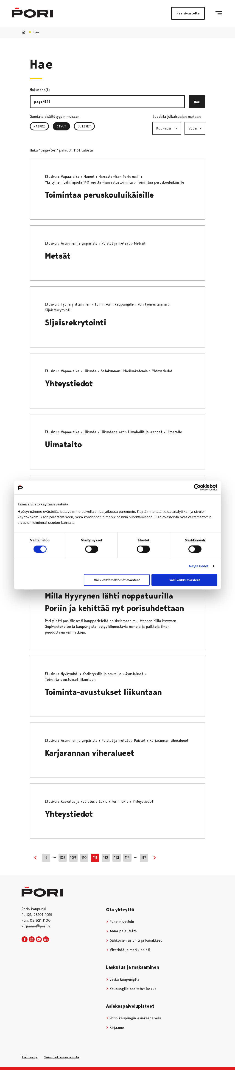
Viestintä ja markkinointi (129, 950)
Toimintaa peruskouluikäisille (99, 195)
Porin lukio (121, 801)
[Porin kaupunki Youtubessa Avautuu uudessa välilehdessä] (39, 939)
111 (95, 857)
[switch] (91, 549)
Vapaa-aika (71, 176)
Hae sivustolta (187, 13)
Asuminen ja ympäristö (80, 243)
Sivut (63, 126)
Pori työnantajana (153, 304)
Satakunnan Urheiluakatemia (125, 371)
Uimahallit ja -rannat (145, 432)
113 (116, 857)
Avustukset (134, 674)
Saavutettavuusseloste (61, 1057)
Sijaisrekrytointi (75, 322)
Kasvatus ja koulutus (78, 801)
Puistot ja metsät (116, 243)
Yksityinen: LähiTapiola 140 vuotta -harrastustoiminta (89, 182)
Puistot (140, 740)
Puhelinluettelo (121, 921)
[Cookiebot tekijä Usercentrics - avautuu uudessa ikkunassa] (197, 487)
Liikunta (91, 371)
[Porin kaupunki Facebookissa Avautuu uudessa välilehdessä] (25, 939)
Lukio (104, 801)
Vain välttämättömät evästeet (117, 580)
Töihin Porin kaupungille (115, 304)
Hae (197, 102)
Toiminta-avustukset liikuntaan (103, 692)
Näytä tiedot (198, 566)
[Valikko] (218, 13)
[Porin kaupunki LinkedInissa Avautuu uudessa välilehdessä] (46, 939)
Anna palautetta (123, 931)
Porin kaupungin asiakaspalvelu (135, 1018)
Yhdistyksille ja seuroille (102, 674)
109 (73, 857)
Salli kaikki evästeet (184, 580)
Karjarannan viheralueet (89, 753)
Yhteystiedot (69, 383)
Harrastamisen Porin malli (120, 176)
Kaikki (39, 126)
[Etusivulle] (32, 12)
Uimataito (63, 444)
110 (84, 857)
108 (62, 857)
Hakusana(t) (40, 90)
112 (105, 857)
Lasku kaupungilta (124, 979)
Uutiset (84, 126)
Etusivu (51, 176)
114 (127, 857)
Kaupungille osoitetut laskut (132, 989)
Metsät (58, 256)
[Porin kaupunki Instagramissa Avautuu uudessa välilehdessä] (32, 939)
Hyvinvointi (70, 674)
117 (143, 857)
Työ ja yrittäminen (76, 304)
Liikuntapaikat (113, 432)
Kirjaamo (116, 1027)
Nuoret (90, 176)
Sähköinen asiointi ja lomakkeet (135, 940)
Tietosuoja (29, 1057)
